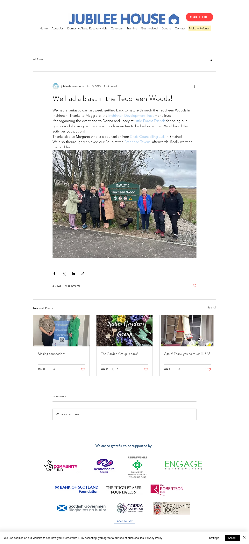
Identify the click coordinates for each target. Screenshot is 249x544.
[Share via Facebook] (54, 274)
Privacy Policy (153, 538)
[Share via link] (83, 274)
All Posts (38, 59)
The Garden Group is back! (119, 353)
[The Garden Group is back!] (124, 330)
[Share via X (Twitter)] (64, 274)
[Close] (244, 538)
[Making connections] (61, 330)
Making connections (52, 353)
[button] (211, 59)
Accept (232, 538)
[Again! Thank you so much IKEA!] (188, 330)
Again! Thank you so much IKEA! (187, 353)
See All (211, 307)
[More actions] (194, 86)
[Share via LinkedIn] (73, 274)
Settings (214, 538)
